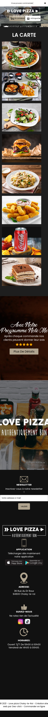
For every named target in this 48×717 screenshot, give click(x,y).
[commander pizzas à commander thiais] (6, 27)
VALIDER (24, 506)
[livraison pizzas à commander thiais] (22, 10)
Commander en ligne (34, 706)
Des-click (17, 706)
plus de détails (24, 352)
